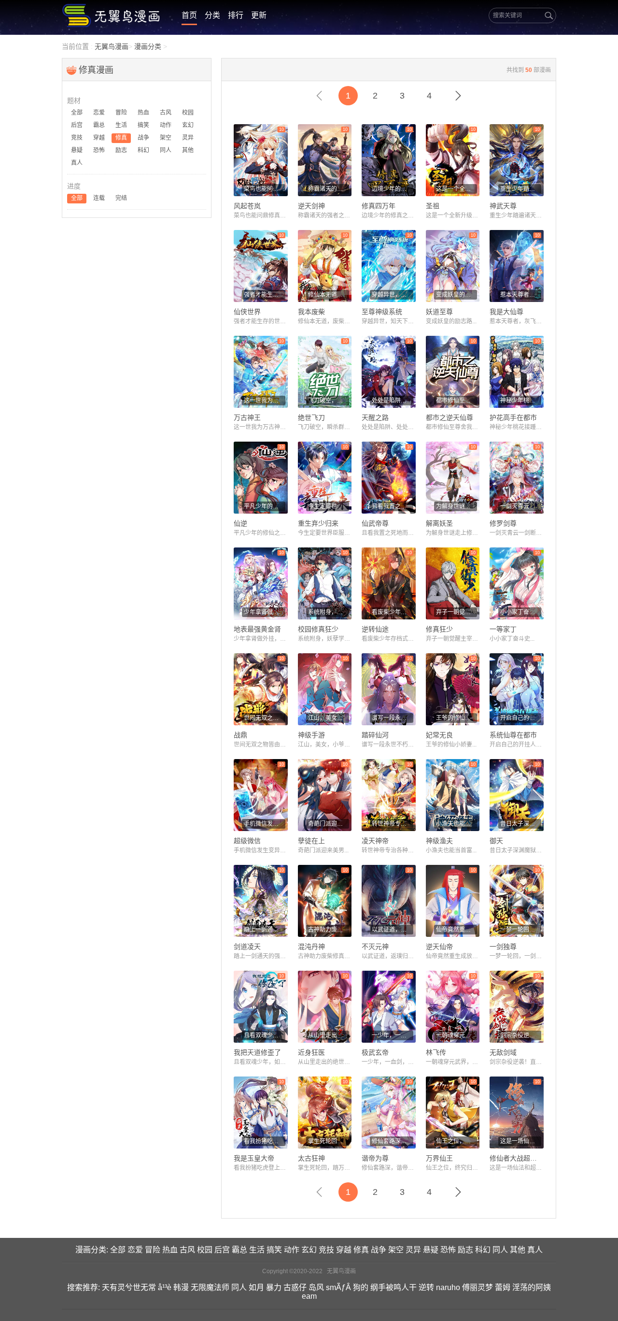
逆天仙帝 (439, 946)
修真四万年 (378, 206)
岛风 (316, 1287)
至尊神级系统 (382, 312)
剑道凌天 (247, 946)
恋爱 (135, 1250)
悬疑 (430, 1250)
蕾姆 (502, 1287)
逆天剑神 (311, 206)
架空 (396, 1250)
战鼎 (240, 735)
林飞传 (436, 1052)
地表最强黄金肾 (257, 629)
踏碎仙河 (375, 735)
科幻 (483, 1250)
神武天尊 (503, 206)
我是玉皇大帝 (254, 1158)
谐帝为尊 (375, 1158)
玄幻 (309, 1250)
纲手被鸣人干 (393, 1287)
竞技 (326, 1250)
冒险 (152, 1250)
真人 (535, 1250)
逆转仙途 (375, 629)
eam (309, 1296)
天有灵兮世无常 (129, 1287)
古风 (187, 1250)
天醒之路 (375, 417)
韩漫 (181, 1287)
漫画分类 (147, 46)
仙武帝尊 (375, 523)
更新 (259, 15)
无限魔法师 (210, 1287)
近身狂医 (311, 1052)
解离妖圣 (439, 523)
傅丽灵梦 (477, 1287)
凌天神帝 (375, 841)
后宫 (222, 1250)
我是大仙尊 (506, 312)
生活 (257, 1250)
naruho (448, 1287)
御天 (496, 841)
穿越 (343, 1250)
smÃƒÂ (338, 1287)
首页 (189, 15)
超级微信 (247, 841)
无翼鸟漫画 (111, 46)
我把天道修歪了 (257, 1052)
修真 (361, 1250)
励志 (465, 1250)
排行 (235, 15)
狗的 (360, 1287)
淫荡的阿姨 (531, 1287)
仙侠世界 (247, 312)
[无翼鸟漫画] (112, 15)
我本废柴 (311, 312)
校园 (204, 1250)
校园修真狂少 (318, 629)
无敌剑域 (503, 1052)
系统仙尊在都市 (513, 735)
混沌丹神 (311, 946)
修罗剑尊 (503, 523)
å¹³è (164, 1287)
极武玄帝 (375, 1052)
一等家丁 (503, 629)
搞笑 (274, 1250)
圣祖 (432, 206)
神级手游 (311, 735)
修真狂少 (439, 629)
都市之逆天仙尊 (449, 417)
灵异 (413, 1250)
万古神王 (247, 417)
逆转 (426, 1287)
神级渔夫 (439, 841)
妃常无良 (439, 735)
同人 (500, 1250)
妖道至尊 (439, 312)
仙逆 (240, 523)
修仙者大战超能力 (517, 1158)
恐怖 (448, 1250)
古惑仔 (295, 1287)
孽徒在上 (311, 841)
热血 (170, 1250)
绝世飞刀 (311, 417)
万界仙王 (439, 1158)
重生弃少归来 (318, 523)
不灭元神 (375, 946)
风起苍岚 (247, 206)
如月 (256, 1287)
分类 (212, 15)
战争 (378, 1250)
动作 (291, 1250)
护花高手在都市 (513, 417)
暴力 (273, 1287)
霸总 (239, 1250)
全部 (118, 1250)
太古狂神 (311, 1158)
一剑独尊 (503, 946)
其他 (517, 1250)
